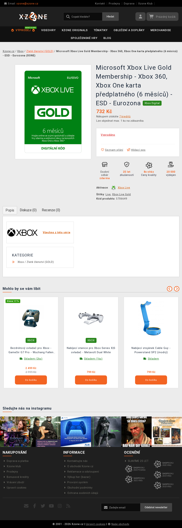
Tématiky (101, 30)
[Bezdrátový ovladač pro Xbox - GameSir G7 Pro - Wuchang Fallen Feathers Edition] (31, 318)
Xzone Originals (75, 30)
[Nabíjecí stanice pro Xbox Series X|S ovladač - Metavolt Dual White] (91, 318)
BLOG (107, 38)
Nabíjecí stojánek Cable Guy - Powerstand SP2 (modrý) (151, 350)
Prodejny (114, 3)
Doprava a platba (18, 461)
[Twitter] (43, 506)
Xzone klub (14, 466)
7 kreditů (125, 116)
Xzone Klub (145, 3)
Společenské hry (84, 38)
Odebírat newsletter (156, 507)
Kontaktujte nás (77, 461)
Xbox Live (124, 187)
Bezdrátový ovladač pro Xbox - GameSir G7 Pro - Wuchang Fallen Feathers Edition (31, 350)
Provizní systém (77, 482)
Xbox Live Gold (121, 194)
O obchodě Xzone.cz (80, 466)
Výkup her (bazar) (78, 477)
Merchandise (161, 30)
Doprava (129, 3)
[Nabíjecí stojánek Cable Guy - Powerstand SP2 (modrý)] (151, 318)
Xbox (21, 262)
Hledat (110, 16)
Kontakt (100, 3)
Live (108, 194)
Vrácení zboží (15, 482)
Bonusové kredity (18, 477)
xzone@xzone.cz (23, 3)
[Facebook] (35, 506)
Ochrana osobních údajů (82, 493)
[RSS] (68, 506)
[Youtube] (51, 506)
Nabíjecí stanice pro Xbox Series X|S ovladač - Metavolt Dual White (91, 350)
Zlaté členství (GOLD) (40, 262)
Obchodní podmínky (80, 487)
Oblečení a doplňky (129, 30)
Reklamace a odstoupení (83, 471)
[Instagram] (60, 506)
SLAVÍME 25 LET (138, 461)
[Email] (26, 506)
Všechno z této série (56, 232)
